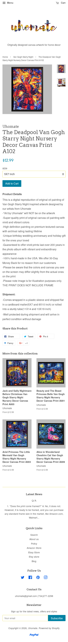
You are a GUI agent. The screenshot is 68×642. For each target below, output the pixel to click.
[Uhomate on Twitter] (22, 578)
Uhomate (32, 628)
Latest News (34, 494)
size (4, 168)
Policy (34, 543)
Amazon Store (34, 548)
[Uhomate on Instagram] (45, 578)
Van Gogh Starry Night (23, 56)
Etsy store (34, 556)
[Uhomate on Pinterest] (38, 578)
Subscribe (57, 618)
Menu (9, 2)
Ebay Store (34, 552)
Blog (34, 561)
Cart (63, 2)
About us (34, 539)
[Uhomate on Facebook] (30, 578)
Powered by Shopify (49, 628)
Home (5, 56)
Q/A (34, 500)
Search (34, 534)
